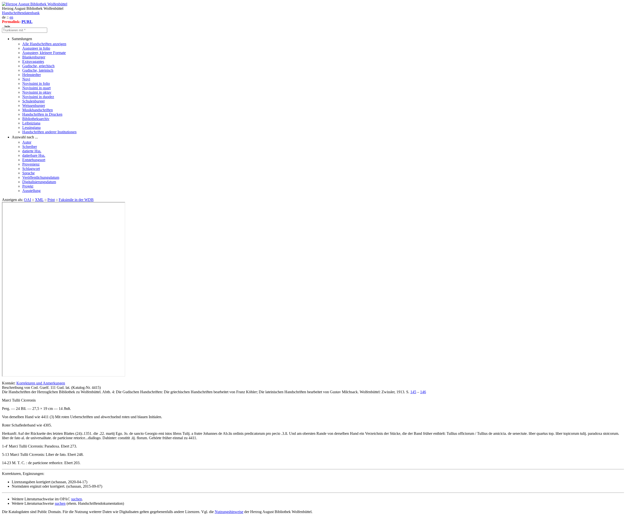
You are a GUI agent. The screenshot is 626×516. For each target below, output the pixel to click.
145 (413, 392)
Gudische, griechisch (38, 66)
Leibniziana (31, 123)
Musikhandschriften (37, 110)
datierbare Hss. (33, 155)
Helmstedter (31, 75)
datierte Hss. (31, 151)
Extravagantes (33, 61)
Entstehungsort (33, 160)
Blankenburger (33, 57)
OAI (27, 200)
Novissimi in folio (36, 83)
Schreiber (29, 147)
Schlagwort (31, 169)
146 (423, 392)
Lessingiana (31, 127)
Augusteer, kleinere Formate (44, 53)
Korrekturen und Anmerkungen (40, 383)
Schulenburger (33, 101)
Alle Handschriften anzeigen (44, 44)
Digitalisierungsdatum (39, 182)
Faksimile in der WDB (76, 200)
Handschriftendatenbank (21, 13)
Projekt (27, 186)
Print (51, 200)
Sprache (28, 173)
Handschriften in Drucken (42, 114)
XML (39, 200)
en (11, 17)
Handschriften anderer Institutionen (49, 132)
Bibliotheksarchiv (35, 119)
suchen (76, 499)
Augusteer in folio (36, 48)
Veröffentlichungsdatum (40, 177)
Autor (26, 142)
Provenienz (31, 164)
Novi (26, 79)
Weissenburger (33, 105)
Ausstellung (31, 191)
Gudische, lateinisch (37, 70)
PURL (27, 22)
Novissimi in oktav (36, 92)
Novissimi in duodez (38, 97)
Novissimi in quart (36, 88)
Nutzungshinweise (229, 512)
